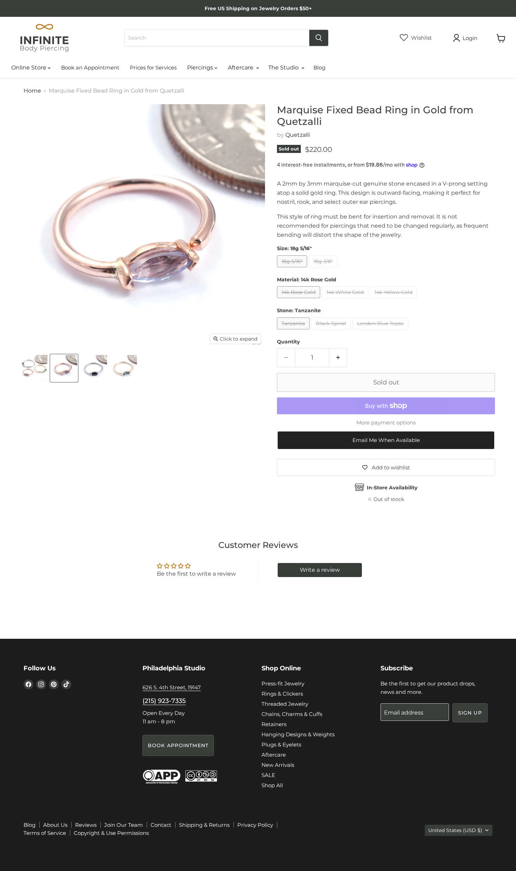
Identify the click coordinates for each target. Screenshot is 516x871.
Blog (319, 67)
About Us (55, 825)
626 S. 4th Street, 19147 (172, 687)
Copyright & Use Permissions (111, 833)
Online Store (29, 67)
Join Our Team (123, 825)
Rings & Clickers (282, 693)
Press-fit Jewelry (283, 683)
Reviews (86, 825)
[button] (386, 440)
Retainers (274, 724)
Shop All (272, 785)
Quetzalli (297, 135)
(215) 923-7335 (164, 701)
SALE (268, 775)
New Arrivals (278, 765)
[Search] (318, 38)
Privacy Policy (255, 825)
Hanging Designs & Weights (298, 734)
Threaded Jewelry (285, 704)
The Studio (284, 67)
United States (455, 830)
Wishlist (421, 37)
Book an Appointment (90, 67)
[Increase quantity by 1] (338, 357)
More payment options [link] (386, 423)
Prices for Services (153, 67)
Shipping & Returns (204, 825)
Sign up (470, 713)
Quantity (288, 341)
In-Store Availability (392, 487)
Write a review (320, 570)
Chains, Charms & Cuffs (292, 714)
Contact (161, 825)
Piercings (200, 67)
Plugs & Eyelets (281, 744)
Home (32, 91)
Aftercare (241, 67)
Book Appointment (178, 745)
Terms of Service (45, 833)
